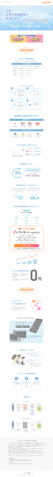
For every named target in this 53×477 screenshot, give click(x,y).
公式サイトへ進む (26, 245)
